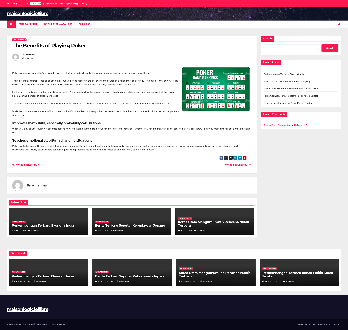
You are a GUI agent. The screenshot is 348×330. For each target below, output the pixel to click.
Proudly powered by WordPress (20, 324)
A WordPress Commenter (277, 125)
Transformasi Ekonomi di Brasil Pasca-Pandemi (289, 103)
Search (267, 38)
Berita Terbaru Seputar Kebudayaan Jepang (130, 225)
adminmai (30, 54)
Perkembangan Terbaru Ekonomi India (43, 225)
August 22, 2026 (23, 281)
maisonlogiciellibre (27, 13)
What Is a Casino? (236, 164)
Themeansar (60, 324)
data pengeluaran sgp (69, 3)
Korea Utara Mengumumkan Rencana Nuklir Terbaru (213, 223)
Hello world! (300, 125)
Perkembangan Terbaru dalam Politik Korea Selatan (291, 95)
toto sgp (85, 3)
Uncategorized (19, 40)
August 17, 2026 (106, 281)
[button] (339, 24)
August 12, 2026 (190, 281)
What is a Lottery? (27, 164)
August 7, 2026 (273, 281)
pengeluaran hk (50, 3)
